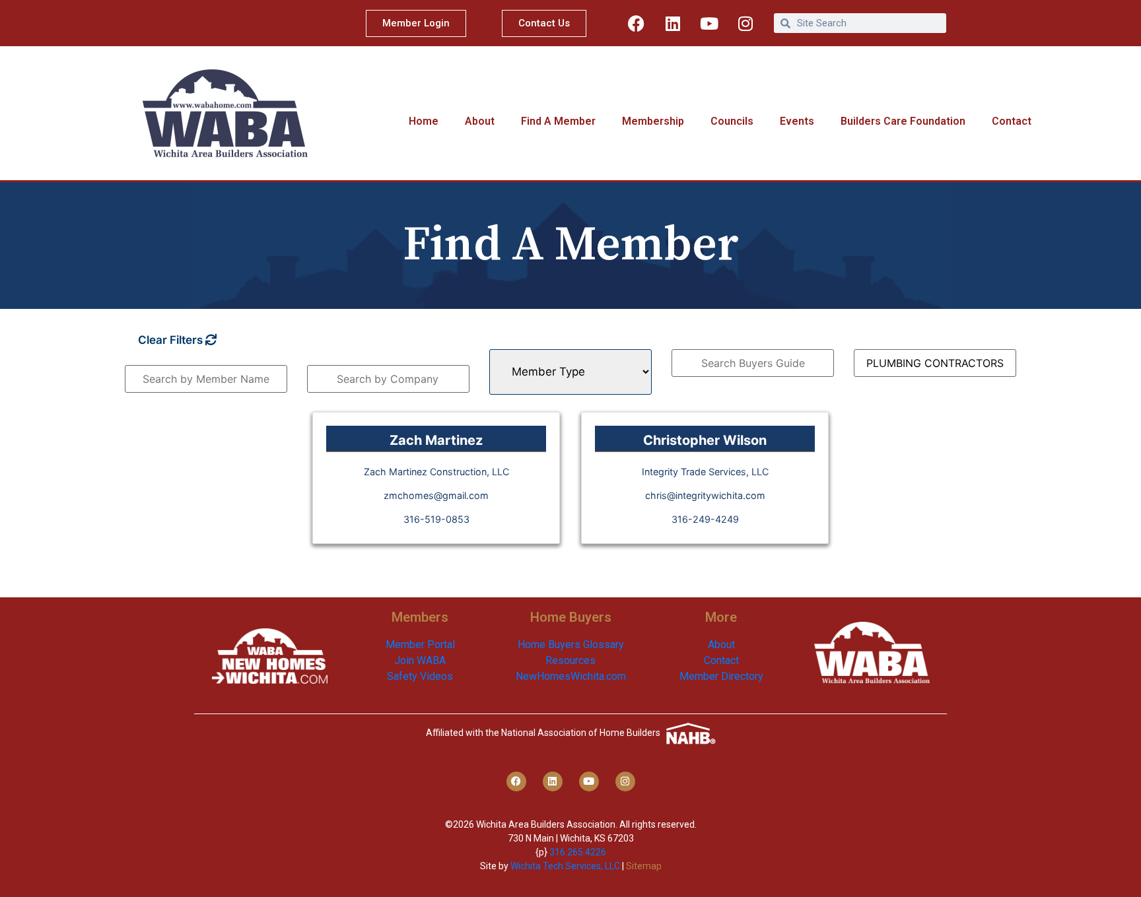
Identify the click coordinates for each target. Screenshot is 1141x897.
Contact (1011, 121)
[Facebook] (636, 23)
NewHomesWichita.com (571, 676)
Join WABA (420, 660)
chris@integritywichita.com (705, 495)
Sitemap (644, 866)
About (480, 121)
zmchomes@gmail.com (436, 495)
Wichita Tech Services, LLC (565, 866)
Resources (570, 660)
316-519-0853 (436, 519)
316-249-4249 (705, 519)
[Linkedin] (672, 23)
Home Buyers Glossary (571, 644)
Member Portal (420, 644)
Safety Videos (420, 676)
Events (797, 121)
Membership (653, 121)
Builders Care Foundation (903, 121)
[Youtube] (709, 23)
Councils (731, 121)
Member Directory (721, 676)
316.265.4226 (577, 852)
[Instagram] (745, 23)
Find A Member (558, 121)
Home (423, 121)
